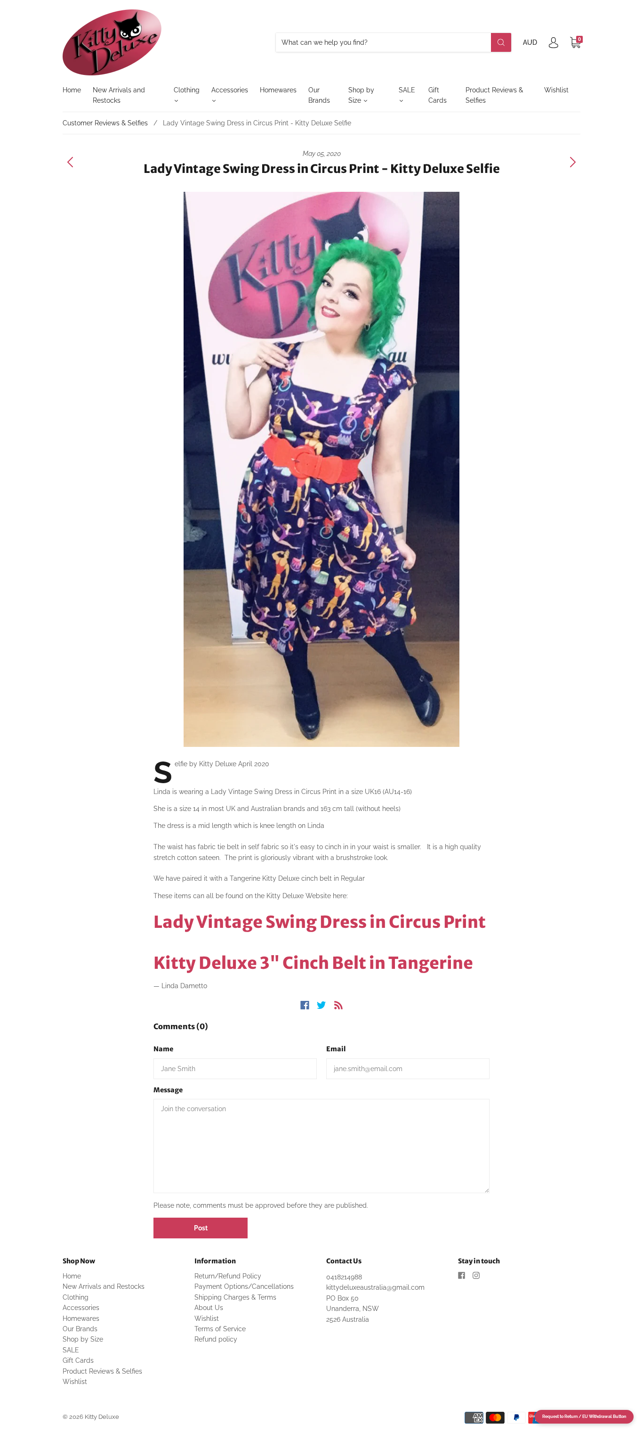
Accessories (229, 90)
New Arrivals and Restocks (119, 95)
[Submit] (501, 42)
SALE (407, 90)
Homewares (278, 90)
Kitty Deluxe (102, 1416)
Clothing (187, 90)
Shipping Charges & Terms (235, 1297)
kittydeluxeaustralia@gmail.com (375, 1287)
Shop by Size (361, 95)
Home (72, 90)
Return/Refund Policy (227, 1276)
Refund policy (215, 1339)
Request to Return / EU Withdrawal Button (584, 1416)
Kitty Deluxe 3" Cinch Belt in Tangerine (313, 963)
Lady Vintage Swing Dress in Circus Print (319, 922)
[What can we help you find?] (393, 42)
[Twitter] (321, 1005)
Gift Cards (437, 95)
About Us (208, 1307)
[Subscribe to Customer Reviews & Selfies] (338, 1005)
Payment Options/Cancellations (244, 1286)
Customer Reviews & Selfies (105, 123)
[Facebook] (305, 1005)
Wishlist (556, 90)
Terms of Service (220, 1329)
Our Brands (319, 95)
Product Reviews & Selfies (494, 95)
